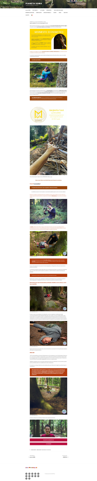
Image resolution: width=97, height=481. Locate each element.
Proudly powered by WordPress (50, 473)
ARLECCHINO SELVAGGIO (58, 10)
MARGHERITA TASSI (42, 21)
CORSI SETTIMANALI (47, 12)
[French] (28, 467)
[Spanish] (36, 467)
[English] (26, 467)
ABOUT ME (65, 12)
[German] (29, 467)
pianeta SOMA (34, 3)
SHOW (60, 12)
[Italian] (31, 15)
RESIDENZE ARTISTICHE (30, 12)
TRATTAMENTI (35, 10)
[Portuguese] (33, 467)
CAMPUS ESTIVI (39, 12)
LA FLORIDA (42, 10)
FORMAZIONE (48, 10)
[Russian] (34, 467)
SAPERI (55, 12)
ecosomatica (37, 183)
